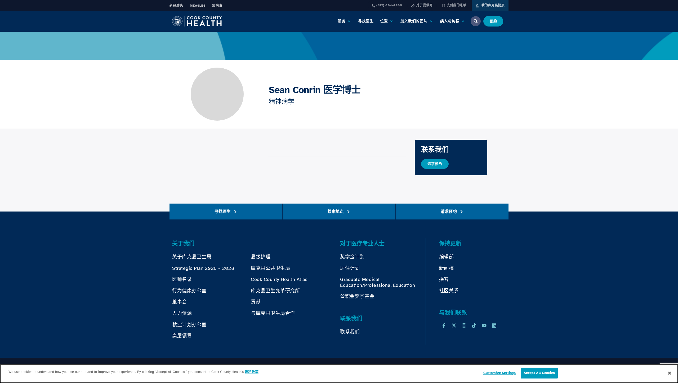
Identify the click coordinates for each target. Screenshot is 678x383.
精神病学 (281, 101)
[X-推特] (454, 325)
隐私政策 (251, 372)
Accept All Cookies (539, 373)
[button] (344, 21)
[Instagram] (464, 325)
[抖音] (474, 325)
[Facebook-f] (444, 325)
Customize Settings (499, 373)
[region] (339, 373)
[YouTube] (484, 325)
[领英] (494, 325)
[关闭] (669, 373)
